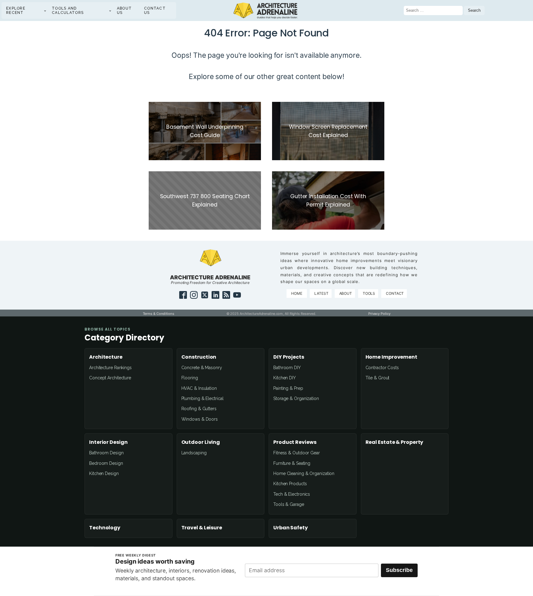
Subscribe (399, 570)
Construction (199, 357)
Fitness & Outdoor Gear (296, 452)
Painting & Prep (288, 388)
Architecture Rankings (110, 367)
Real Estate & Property (395, 442)
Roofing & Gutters (199, 408)
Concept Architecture (110, 377)
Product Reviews (294, 442)
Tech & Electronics (291, 494)
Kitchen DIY (284, 377)
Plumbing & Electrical (202, 398)
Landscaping (194, 452)
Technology (104, 528)
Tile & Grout (378, 377)
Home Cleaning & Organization (303, 473)
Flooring (189, 377)
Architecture (105, 357)
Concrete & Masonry (201, 367)
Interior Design (108, 442)
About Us (124, 10)
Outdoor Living (200, 442)
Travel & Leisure (201, 528)
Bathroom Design (106, 452)
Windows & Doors (199, 419)
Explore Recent (15, 10)
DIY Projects (288, 357)
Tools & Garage (288, 504)
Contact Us (155, 10)
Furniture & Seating (291, 463)
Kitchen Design (104, 473)
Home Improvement (391, 357)
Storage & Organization (296, 398)
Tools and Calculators (68, 10)
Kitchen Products (290, 483)
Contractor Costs (382, 367)
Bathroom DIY (287, 367)
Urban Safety (290, 528)
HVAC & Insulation (199, 388)
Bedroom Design (106, 463)
